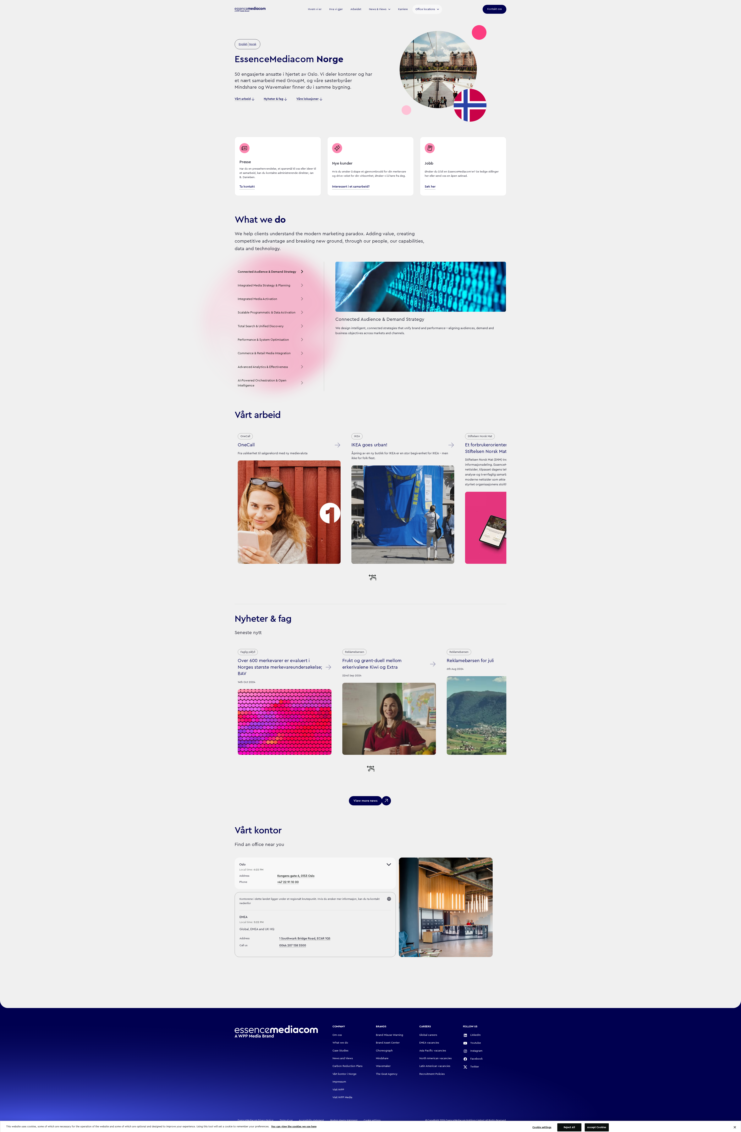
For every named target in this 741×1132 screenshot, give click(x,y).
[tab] (271, 272)
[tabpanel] (415, 326)
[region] (370, 1125)
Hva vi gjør (336, 9)
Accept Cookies (596, 1125)
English (243, 44)
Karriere (403, 9)
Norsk (252, 44)
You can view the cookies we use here (293, 1124)
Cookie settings (541, 1125)
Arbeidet (355, 9)
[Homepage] (276, 1031)
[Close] (735, 1124)
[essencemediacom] (250, 9)
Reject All (569, 1125)
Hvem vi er (314, 9)
